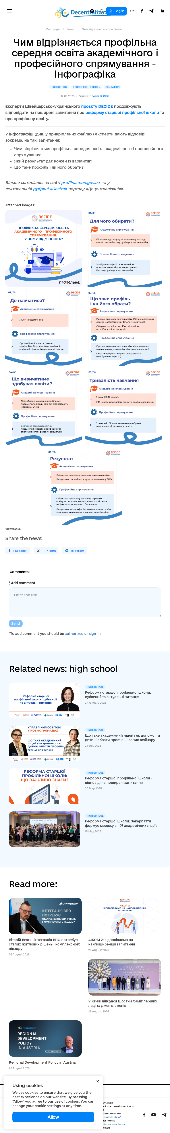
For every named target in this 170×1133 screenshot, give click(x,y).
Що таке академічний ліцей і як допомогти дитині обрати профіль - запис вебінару (122, 738)
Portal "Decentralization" (106, 1117)
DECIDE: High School (86, 87)
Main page (52, 29)
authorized (74, 634)
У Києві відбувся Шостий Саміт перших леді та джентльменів (122, 1003)
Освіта (58, 189)
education (112, 87)
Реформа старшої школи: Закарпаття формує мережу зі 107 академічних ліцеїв (121, 823)
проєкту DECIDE (97, 106)
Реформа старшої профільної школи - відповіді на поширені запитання (119, 780)
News (70, 29)
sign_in (95, 634)
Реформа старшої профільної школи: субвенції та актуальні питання (118, 695)
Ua (132, 11)
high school (59, 87)
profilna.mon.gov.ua (80, 182)
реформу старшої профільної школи (122, 112)
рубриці (41, 189)
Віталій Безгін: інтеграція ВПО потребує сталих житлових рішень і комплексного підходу (45, 944)
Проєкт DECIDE (99, 96)
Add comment (22, 583)
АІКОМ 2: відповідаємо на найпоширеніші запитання (111, 942)
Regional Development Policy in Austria (42, 1062)
